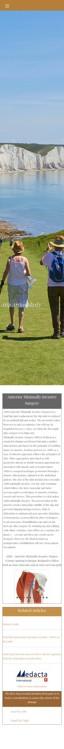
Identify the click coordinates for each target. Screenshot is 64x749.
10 (47, 597)
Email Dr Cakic (20, 720)
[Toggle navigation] (7, 6)
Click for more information (32, 686)
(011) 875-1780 (19, 711)
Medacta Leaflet (11, 624)
